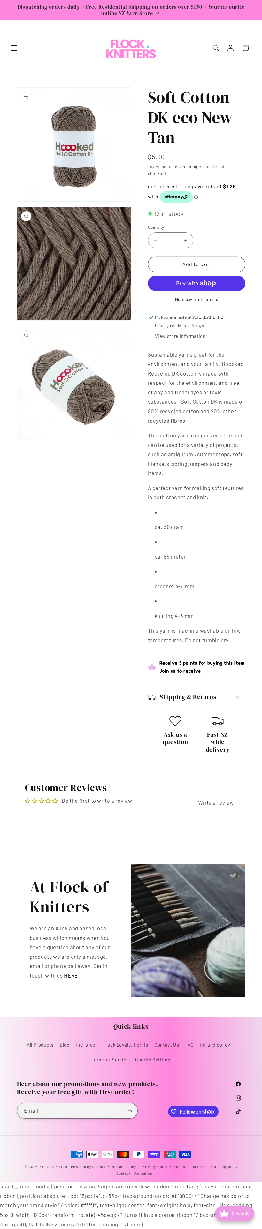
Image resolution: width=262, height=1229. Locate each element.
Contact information (134, 1173)
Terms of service (189, 1166)
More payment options (196, 299)
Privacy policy (155, 1166)
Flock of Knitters (55, 1166)
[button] (14, 48)
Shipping (188, 166)
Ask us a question (175, 738)
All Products (40, 1044)
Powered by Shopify (88, 1166)
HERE (71, 975)
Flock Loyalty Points (126, 1044)
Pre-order (86, 1044)
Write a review (216, 802)
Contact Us (166, 1044)
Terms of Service (110, 1059)
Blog (65, 1044)
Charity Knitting (152, 1059)
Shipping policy (224, 1166)
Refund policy (215, 1044)
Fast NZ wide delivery (218, 742)
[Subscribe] (129, 1110)
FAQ (189, 1044)
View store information (180, 336)
